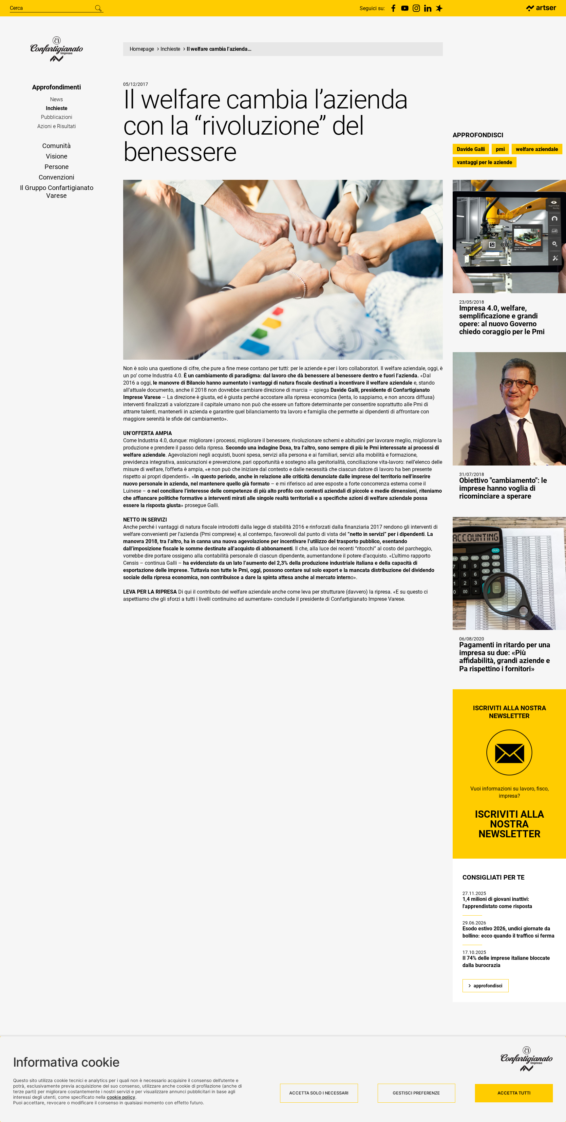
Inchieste (56, 108)
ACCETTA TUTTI (514, 1093)
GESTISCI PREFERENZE (416, 1093)
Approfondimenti (56, 87)
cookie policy (121, 1097)
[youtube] (404, 8)
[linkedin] (427, 8)
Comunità (56, 146)
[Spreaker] (439, 8)
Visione (56, 156)
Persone (57, 167)
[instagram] (416, 8)
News (56, 99)
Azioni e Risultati (56, 126)
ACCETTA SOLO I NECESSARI (319, 1093)
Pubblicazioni (56, 117)
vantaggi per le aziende (484, 162)
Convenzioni (56, 177)
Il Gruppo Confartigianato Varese (56, 192)
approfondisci (488, 985)
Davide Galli (471, 149)
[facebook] (393, 8)
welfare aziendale (537, 149)
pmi (500, 149)
